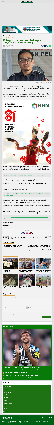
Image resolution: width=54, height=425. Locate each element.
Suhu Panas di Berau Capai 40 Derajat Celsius (40, 237)
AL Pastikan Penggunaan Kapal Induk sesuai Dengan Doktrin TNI (13, 250)
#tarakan (5, 389)
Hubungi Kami (45, 421)
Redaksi (32, 421)
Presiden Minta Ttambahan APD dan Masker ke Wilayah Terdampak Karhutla (26, 287)
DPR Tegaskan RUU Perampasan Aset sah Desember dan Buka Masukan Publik (13, 246)
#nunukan (5, 395)
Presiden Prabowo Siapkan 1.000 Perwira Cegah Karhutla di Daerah (39, 250)
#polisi (5, 408)
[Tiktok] (32, 233)
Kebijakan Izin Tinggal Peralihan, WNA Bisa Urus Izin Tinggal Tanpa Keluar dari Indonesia (14, 237)
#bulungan (5, 397)
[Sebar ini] (42, 46)
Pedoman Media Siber (7, 423)
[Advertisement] (27, 15)
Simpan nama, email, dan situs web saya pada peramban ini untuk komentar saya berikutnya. (25, 314)
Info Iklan (38, 421)
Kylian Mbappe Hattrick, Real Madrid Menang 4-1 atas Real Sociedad (21, 370)
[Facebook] (22, 233)
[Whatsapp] (50, 46)
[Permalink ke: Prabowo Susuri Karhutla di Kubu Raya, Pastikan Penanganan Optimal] (43, 279)
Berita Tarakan (6, 37)
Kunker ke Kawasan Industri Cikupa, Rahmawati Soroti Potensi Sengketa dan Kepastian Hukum (39, 246)
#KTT (4, 406)
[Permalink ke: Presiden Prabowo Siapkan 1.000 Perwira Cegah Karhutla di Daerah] (10, 279)
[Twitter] (24, 233)
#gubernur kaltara (7, 403)
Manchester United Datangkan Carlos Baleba (16, 372)
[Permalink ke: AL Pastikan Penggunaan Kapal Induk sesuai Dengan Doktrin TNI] (43, 263)
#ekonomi (5, 411)
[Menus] (3, 1)
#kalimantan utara (7, 392)
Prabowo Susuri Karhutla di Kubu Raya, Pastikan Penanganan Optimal (42, 287)
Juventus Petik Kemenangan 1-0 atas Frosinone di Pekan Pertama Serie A (22, 378)
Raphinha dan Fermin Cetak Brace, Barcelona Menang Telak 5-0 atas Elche (23, 375)
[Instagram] (27, 233)
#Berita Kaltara (7, 386)
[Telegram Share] (47, 46)
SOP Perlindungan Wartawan (31, 423)
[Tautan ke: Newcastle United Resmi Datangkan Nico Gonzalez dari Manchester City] (27, 347)
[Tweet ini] (45, 46)
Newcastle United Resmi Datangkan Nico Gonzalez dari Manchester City (22, 367)
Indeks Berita (26, 421)
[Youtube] (30, 233)
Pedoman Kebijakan (18, 423)
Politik (12, 37)
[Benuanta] (27, 1)
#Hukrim (5, 400)
